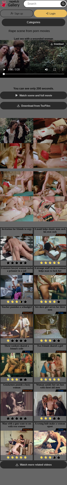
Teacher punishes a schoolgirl (17, 307)
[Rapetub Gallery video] (11, 4)
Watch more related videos (36, 464)
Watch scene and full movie (35, 95)
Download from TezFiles (35, 105)
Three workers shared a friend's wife (16, 347)
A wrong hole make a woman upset (50, 425)
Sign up (18, 13)
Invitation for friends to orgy (17, 229)
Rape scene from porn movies (29, 31)
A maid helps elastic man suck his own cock (50, 230)
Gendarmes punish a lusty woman (16, 386)
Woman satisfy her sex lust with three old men (50, 386)
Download (59, 44)
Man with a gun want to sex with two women (16, 425)
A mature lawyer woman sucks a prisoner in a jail (17, 269)
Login (52, 13)
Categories (33, 22)
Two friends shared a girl (50, 346)
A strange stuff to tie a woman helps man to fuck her (50, 269)
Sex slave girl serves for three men (50, 308)
